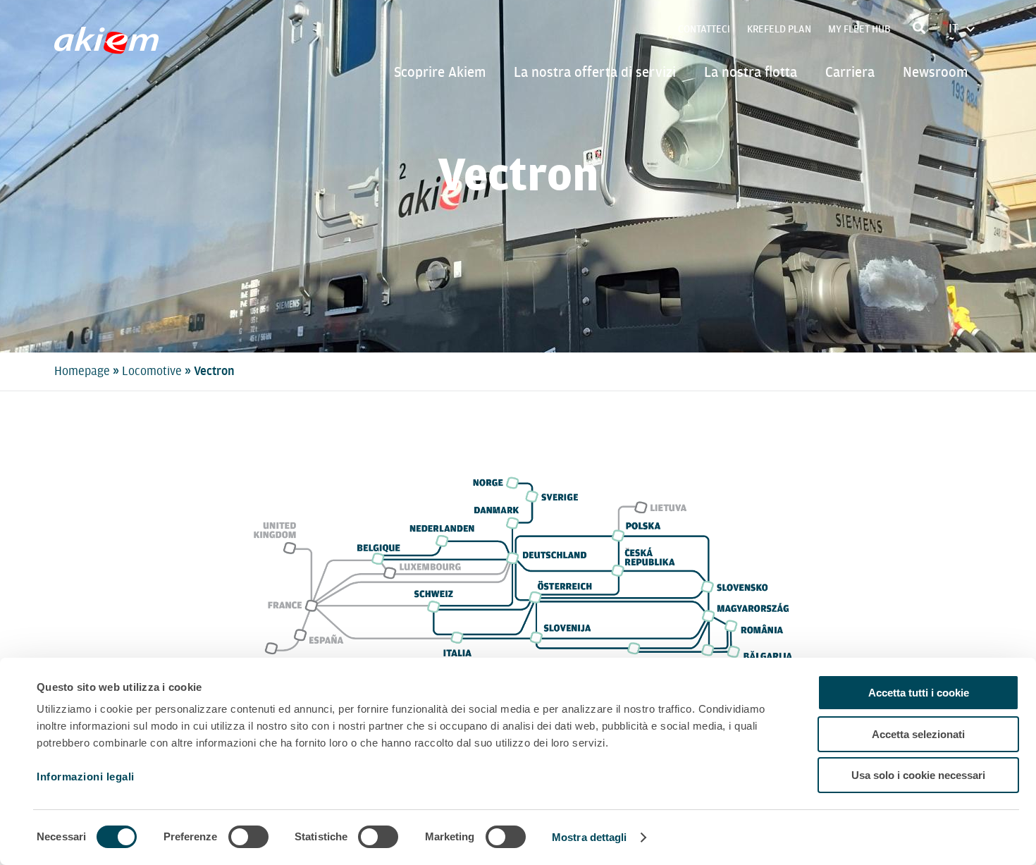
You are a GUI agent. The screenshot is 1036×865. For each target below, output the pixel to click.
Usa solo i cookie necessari (918, 775)
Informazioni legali (86, 777)
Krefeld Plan (779, 29)
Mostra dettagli (589, 837)
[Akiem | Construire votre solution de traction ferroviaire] (109, 47)
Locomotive (152, 371)
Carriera (850, 71)
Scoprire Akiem (440, 71)
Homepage (82, 371)
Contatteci (704, 29)
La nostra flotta (750, 71)
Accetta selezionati (918, 734)
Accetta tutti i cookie (918, 693)
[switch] (248, 837)
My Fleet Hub (859, 29)
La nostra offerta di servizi (595, 71)
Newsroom (935, 71)
